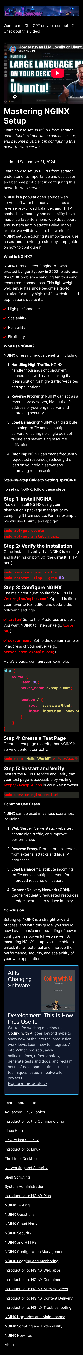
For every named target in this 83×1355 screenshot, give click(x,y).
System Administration (24, 1186)
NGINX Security (18, 1233)
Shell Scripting (17, 1177)
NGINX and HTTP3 (20, 1242)
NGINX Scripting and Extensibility (34, 1326)
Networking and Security (26, 1168)
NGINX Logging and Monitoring (31, 1261)
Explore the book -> (27, 1083)
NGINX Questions (20, 1214)
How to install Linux (22, 1140)
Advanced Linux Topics (25, 1112)
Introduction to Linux (22, 1149)
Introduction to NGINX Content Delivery (39, 1298)
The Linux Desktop (21, 1158)
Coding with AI (21, 1033)
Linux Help (14, 1130)
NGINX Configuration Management (35, 1251)
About (10, 1344)
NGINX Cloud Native (22, 1223)
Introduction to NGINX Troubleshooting (38, 1307)
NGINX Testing (17, 1205)
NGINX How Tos (18, 1335)
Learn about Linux (20, 1102)
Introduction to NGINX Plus (28, 1195)
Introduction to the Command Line (34, 1121)
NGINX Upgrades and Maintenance (35, 1316)
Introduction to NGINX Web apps (33, 1270)
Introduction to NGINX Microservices (36, 1289)
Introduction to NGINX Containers (33, 1279)
